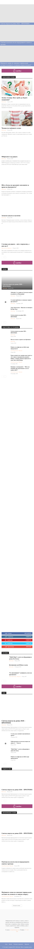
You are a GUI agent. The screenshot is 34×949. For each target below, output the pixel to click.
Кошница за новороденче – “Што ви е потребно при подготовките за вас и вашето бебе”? (20, 368)
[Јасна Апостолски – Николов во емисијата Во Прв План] (5, 309)
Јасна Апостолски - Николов (16, 350)
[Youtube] (25, 936)
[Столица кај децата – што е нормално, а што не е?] (17, 234)
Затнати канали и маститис (11, 215)
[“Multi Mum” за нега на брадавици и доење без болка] (5, 659)
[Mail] (21, 936)
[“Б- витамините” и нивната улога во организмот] (5, 675)
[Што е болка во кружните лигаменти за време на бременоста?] (17, 175)
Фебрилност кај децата (9, 156)
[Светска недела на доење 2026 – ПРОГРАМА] (17, 14)
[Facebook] (9, 936)
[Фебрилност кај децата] (17, 147)
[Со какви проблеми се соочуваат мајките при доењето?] (5, 302)
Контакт (10, 944)
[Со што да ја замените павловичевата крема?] (5, 736)
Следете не (28, 636)
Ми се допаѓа (28, 633)
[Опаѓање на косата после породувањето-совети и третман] (17, 35)
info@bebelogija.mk (14, 930)
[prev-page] (3, 257)
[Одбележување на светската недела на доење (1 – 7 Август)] (5, 743)
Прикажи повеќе (16, 905)
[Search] (32, 2)
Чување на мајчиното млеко (11, 128)
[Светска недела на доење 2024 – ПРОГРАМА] (5, 317)
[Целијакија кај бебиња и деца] (5, 667)
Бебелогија (4, 101)
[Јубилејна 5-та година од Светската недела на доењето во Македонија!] (5, 294)
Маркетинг (27, 944)
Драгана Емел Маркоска (7, 248)
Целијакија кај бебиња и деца (18, 665)
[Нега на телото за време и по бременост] (5, 341)
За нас (6, 944)
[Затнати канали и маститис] (17, 206)
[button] (2, 2)
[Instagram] (12, 936)
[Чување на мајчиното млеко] (17, 118)
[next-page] (5, 257)
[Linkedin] (16, 936)
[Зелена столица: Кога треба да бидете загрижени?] (17, 88)
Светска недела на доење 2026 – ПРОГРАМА (17, 789)
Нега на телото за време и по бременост (21, 339)
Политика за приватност (18, 944)
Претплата (28, 646)
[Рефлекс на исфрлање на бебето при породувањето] (5, 349)
